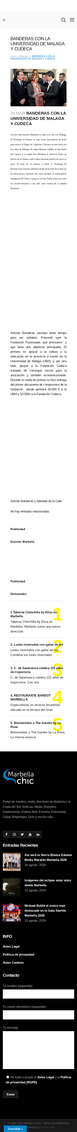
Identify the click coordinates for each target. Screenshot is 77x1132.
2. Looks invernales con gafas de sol (36, 644)
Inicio (13, 56)
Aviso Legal (11, 946)
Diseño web (47, 1127)
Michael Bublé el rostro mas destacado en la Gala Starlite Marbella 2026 (45, 910)
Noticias (23, 56)
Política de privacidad (18, 954)
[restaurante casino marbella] (38, 4)
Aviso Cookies (13, 962)
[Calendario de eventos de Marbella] (38, 558)
